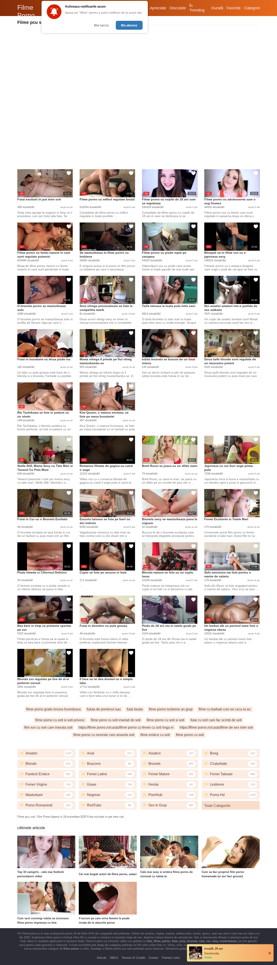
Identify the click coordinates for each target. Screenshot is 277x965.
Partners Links (171, 957)
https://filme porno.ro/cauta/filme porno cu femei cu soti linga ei (126, 727)
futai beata (135, 709)
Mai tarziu (101, 25)
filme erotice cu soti (155, 735)
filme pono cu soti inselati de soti (116, 720)
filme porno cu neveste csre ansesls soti (103, 735)
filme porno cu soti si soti (165, 720)
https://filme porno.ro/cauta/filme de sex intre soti (216, 727)
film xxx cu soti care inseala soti (48, 727)
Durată (217, 8)
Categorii (252, 8)
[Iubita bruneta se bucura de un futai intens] (169, 343)
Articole (101, 957)
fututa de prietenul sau (104, 709)
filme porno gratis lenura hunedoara (53, 709)
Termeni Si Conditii (133, 957)
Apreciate (158, 8)
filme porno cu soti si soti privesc (60, 720)
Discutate (178, 8)
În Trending (197, 7)
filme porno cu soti (190, 735)
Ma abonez (129, 25)
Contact (153, 957)
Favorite (234, 8)
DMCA (114, 957)
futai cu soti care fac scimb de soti (216, 720)
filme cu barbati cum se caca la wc (225, 709)
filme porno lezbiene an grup (171, 709)
